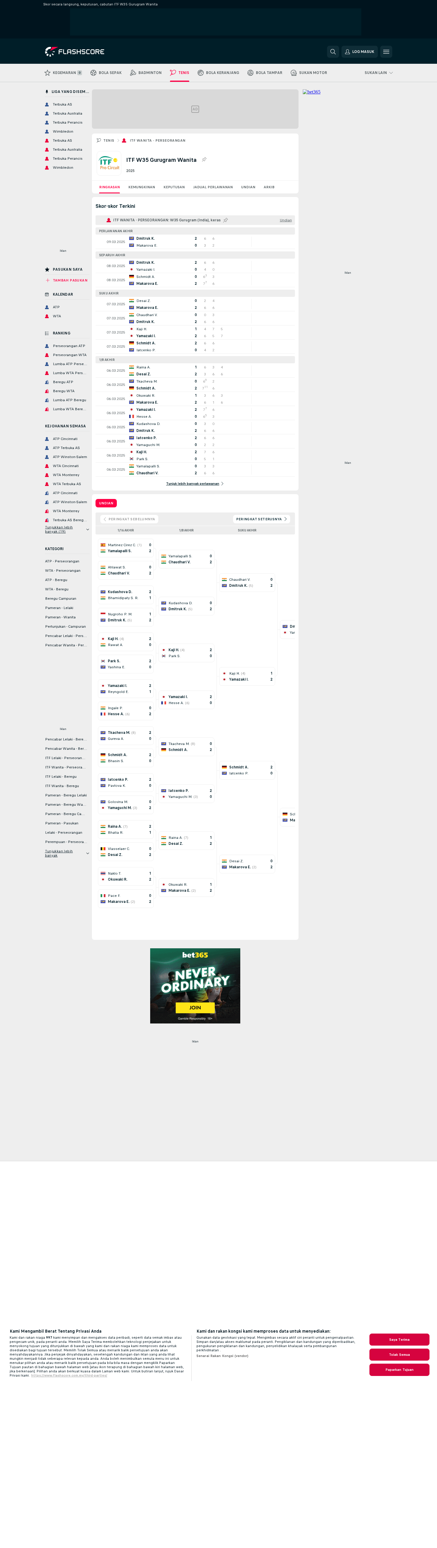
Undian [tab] (106, 503)
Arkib (269, 187)
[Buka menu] (386, 52)
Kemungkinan (141, 187)
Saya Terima (399, 1339)
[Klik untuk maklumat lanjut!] (195, 242)
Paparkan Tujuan (399, 1370)
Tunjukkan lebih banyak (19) (59, 529)
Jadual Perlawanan (213, 187)
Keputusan (174, 187)
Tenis (108, 140)
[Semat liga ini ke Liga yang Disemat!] (204, 160)
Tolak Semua (399, 1355)
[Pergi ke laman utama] (86, 52)
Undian (248, 187)
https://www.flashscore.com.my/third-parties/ (69, 1375)
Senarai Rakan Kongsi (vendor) (222, 1356)
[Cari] (333, 52)
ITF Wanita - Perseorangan (158, 140)
